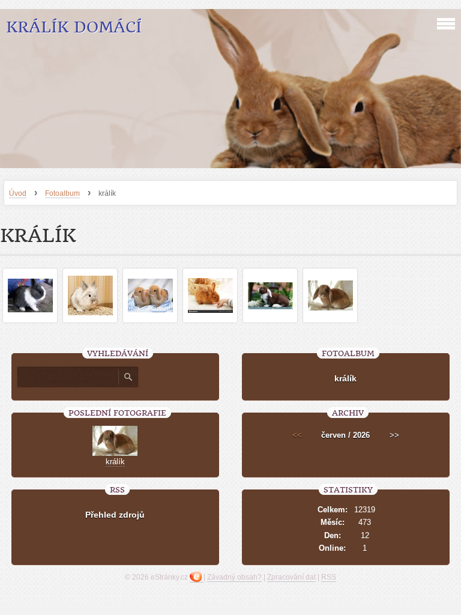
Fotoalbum (62, 193)
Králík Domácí (74, 27)
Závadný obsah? (234, 577)
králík (345, 378)
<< (297, 435)
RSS (328, 577)
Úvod (17, 193)
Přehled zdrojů (115, 515)
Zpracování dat (291, 577)
